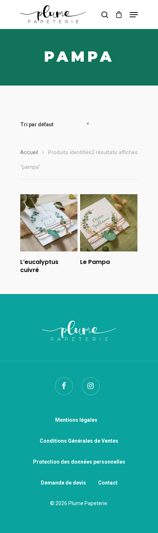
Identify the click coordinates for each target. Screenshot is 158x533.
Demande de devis (63, 483)
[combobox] (57, 124)
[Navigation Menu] (134, 14)
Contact (108, 483)
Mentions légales (76, 420)
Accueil (29, 152)
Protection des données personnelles (79, 462)
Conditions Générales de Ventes (79, 441)
